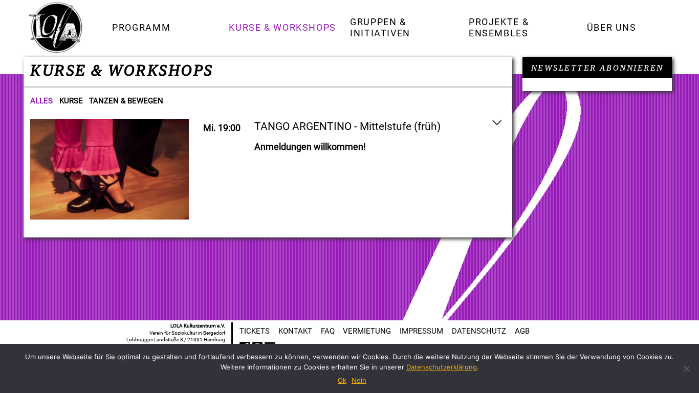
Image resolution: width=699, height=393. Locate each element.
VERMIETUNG (367, 331)
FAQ (328, 331)
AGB (522, 331)
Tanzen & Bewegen (126, 100)
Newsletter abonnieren (597, 68)
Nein (359, 380)
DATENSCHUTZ (479, 331)
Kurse (71, 100)
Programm (141, 27)
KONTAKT (295, 331)
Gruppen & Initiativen (380, 27)
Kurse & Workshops (282, 27)
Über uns (612, 27)
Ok (342, 380)
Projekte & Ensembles (499, 27)
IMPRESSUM (421, 331)
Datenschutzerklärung (441, 367)
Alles (41, 100)
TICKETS (254, 331)
